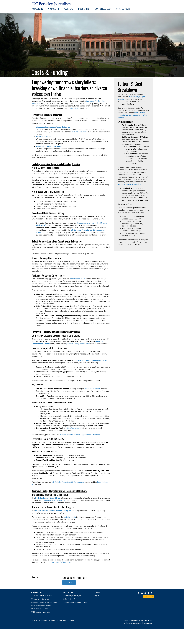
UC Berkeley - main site (40, 612)
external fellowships (80, 132)
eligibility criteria (70, 517)
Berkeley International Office (47, 498)
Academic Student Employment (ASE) (91, 360)
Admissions (68, 8)
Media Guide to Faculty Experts (75, 602)
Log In (96, 596)
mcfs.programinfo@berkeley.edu (60, 562)
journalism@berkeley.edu (72, 596)
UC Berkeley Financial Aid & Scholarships (68, 482)
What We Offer (53, 8)
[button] (44, 9)
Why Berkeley (37, 8)
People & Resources (102, 8)
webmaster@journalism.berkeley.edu (138, 623)
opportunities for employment (55, 500)
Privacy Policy (68, 620)
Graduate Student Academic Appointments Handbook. (80, 434)
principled (74, 108)
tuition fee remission (92, 389)
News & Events (83, 8)
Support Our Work (122, 8)
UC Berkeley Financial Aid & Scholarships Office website (132, 115)
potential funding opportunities (78, 344)
